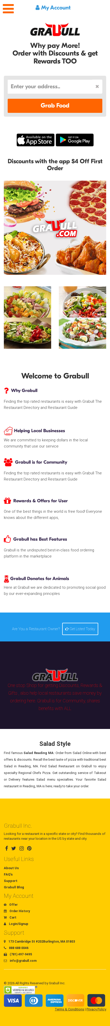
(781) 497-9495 (20, 954)
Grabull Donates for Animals (39, 578)
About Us (11, 868)
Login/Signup (18, 924)
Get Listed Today (82, 629)
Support (10, 881)
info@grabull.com (23, 961)
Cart (12, 917)
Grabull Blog (14, 887)
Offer (13, 905)
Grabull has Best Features (40, 539)
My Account (55, 7)
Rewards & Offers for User (40, 501)
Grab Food (55, 105)
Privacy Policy (96, 1009)
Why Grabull (24, 390)
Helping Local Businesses (39, 430)
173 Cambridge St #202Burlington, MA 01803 (41, 941)
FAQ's (8, 874)
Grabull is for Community (41, 462)
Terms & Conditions (69, 1009)
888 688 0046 (18, 948)
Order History (19, 911)
